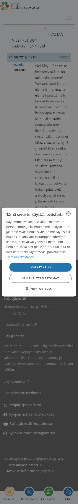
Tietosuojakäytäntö (20, 257)
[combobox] (68, 213)
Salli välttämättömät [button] (40, 278)
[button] (39, 288)
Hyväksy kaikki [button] (40, 267)
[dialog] (39, 252)
